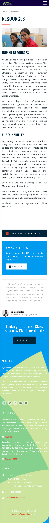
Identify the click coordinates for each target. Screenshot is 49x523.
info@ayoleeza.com (16, 497)
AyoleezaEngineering (21, 514)
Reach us (23, 340)
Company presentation (26, 233)
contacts (18, 266)
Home (4, 11)
